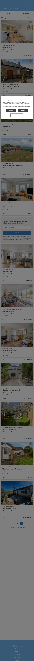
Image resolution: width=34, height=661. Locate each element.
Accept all (23, 110)
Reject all (11, 110)
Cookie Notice (27, 106)
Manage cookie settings (16, 115)
